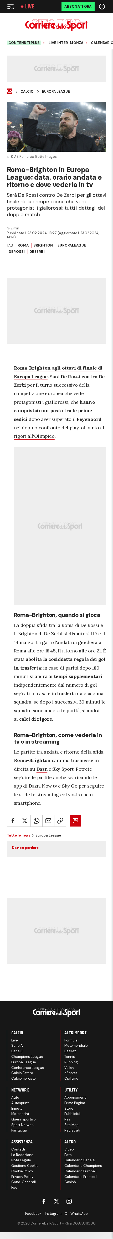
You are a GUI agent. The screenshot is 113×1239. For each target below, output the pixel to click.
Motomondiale (76, 1045)
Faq (14, 1187)
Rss (67, 1119)
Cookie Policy (22, 1171)
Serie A (17, 1045)
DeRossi (17, 251)
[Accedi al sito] (102, 6)
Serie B (17, 1051)
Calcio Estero (22, 1073)
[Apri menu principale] (10, 6)
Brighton (43, 245)
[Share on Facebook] (13, 821)
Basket (70, 1051)
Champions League (27, 1056)
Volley (69, 1067)
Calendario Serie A (79, 1160)
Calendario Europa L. (81, 1171)
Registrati (72, 1130)
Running (71, 1062)
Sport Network (23, 1125)
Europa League (56, 92)
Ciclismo (71, 1078)
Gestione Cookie (25, 1165)
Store (68, 1108)
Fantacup (19, 1130)
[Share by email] (48, 821)
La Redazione (22, 1155)
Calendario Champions (83, 1165)
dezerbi (37, 251)
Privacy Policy (22, 1176)
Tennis (69, 1056)
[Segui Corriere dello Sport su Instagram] (69, 1201)
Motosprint (20, 1114)
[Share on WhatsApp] (36, 821)
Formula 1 (71, 1040)
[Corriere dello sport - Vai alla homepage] (56, 25)
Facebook (33, 1213)
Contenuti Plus (24, 43)
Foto (68, 1155)
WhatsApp (79, 1213)
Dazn (42, 769)
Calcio (27, 92)
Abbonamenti (75, 1097)
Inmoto (17, 1108)
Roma (23, 245)
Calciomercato (23, 1078)
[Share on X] (24, 821)
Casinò (70, 1182)
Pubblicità (72, 1114)
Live (29, 6)
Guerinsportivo (23, 1119)
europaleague (72, 245)
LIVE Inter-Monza (66, 43)
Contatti (18, 1149)
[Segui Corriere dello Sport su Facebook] (44, 1201)
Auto (15, 1097)
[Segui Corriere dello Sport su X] (56, 1201)
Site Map (71, 1125)
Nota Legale (21, 1160)
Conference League (27, 1067)
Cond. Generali (23, 1182)
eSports (70, 1073)
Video (69, 1149)
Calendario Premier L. (81, 1176)
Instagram (53, 1213)
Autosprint (20, 1103)
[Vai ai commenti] (75, 821)
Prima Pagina (74, 1103)
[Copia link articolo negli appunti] (60, 821)
